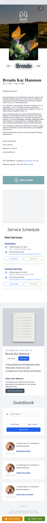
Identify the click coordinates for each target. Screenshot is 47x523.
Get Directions (13, 259)
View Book (11, 358)
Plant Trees (33, 259)
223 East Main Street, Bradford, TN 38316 (25, 254)
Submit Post (23, 429)
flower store (28, 164)
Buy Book (23, 358)
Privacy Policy (17, 513)
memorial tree (30, 160)
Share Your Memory (14, 391)
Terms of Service (29, 513)
